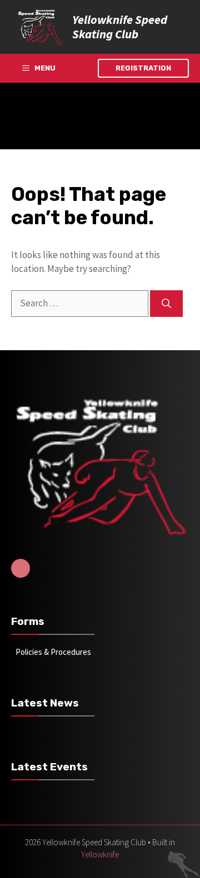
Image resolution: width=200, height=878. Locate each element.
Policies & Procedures (53, 652)
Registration (143, 68)
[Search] (166, 303)
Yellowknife (100, 854)
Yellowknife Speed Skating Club (119, 27)
